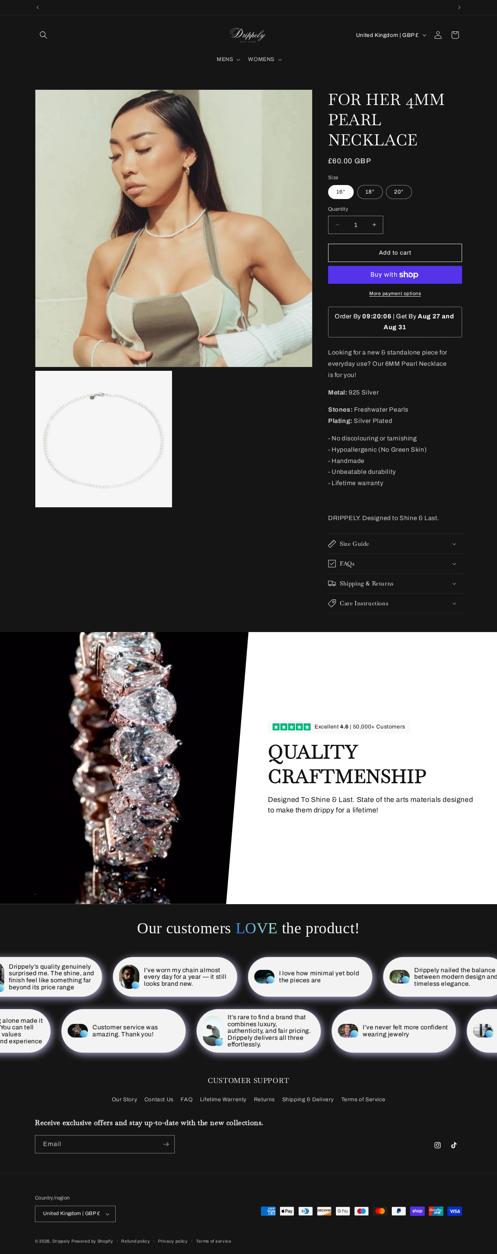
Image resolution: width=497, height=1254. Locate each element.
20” (399, 192)
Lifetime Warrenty (223, 1099)
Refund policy (135, 1240)
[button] (43, 35)
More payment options (395, 293)
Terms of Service (363, 1099)
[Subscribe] (165, 1144)
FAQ (187, 1099)
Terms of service (213, 1240)
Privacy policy (173, 1240)
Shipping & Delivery (308, 1099)
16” (341, 192)
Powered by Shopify (92, 1240)
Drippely (61, 1240)
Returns (264, 1099)
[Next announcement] (459, 7)
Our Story (124, 1099)
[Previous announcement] (37, 7)
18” (370, 192)
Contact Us (159, 1099)
